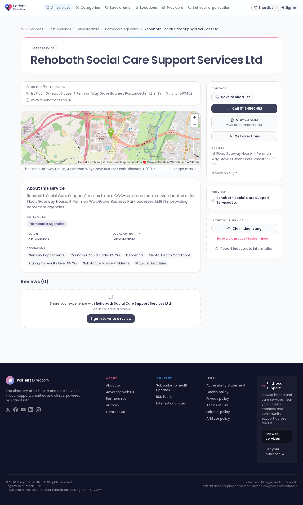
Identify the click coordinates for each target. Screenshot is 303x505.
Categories (90, 7)
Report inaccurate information (246, 248)
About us (113, 385)
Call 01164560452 (247, 108)
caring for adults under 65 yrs (95, 255)
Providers (175, 7)
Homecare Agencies (122, 29)
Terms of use (217, 405)
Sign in (290, 7)
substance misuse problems (106, 263)
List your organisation (211, 7)
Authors (112, 405)
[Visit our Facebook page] (15, 409)
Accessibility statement (225, 385)
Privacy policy (217, 398)
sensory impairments (46, 255)
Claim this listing (247, 228)
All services (61, 7)
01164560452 (181, 93)
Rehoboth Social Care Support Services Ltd (243, 200)
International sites (171, 403)
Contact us (115, 411)
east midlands (38, 239)
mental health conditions (170, 255)
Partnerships (116, 398)
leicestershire (124, 239)
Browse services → (275, 436)
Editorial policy (218, 411)
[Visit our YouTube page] (23, 409)
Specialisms (120, 7)
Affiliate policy (218, 418)
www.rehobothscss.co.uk (51, 100)
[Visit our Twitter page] (8, 409)
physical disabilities (151, 263)
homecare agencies (47, 223)
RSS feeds (164, 396)
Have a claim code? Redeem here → (244, 239)
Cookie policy (217, 392)
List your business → (275, 451)
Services (36, 29)
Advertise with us (120, 392)
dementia (134, 255)
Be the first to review (48, 86)
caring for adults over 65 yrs (53, 263)
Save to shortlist (235, 97)
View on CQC (226, 173)
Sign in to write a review (110, 318)
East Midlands (60, 29)
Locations (148, 7)
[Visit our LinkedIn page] (30, 409)
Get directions (247, 136)
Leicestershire (88, 29)
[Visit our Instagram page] (38, 409)
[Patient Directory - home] (21, 7)
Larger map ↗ (185, 169)
